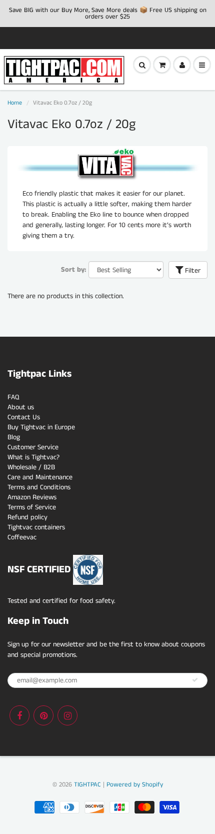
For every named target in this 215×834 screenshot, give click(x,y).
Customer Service (33, 447)
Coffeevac (22, 537)
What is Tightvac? (34, 457)
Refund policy (28, 517)
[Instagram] (68, 715)
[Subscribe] (195, 680)
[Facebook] (20, 715)
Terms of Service (32, 507)
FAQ (13, 397)
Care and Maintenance (40, 477)
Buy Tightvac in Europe (41, 427)
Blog (14, 437)
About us (21, 407)
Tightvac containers (36, 527)
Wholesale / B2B (31, 467)
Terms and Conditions (39, 487)
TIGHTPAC (87, 784)
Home (15, 103)
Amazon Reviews (32, 497)
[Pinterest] (44, 715)
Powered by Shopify (134, 784)
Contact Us (24, 417)
